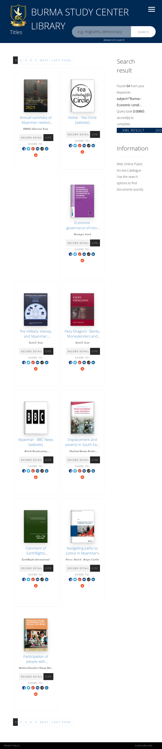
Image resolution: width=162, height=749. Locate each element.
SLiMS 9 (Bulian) (143, 745)
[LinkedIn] (46, 148)
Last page (62, 60)
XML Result (133, 130)
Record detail (31, 137)
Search (143, 32)
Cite (48, 137)
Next (44, 60)
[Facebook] (24, 148)
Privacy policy (12, 745)
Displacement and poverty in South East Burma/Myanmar (82, 444)
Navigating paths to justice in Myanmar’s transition (82, 553)
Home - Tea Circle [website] (82, 120)
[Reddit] (42, 148)
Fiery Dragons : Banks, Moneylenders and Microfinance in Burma (82, 339)
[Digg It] (37, 148)
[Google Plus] (33, 148)
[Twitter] (28, 148)
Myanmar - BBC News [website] (35, 442)
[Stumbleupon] (36, 154)
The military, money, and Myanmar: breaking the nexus (36, 336)
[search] (101, 31)
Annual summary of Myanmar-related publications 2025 (36, 122)
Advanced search (114, 40)
